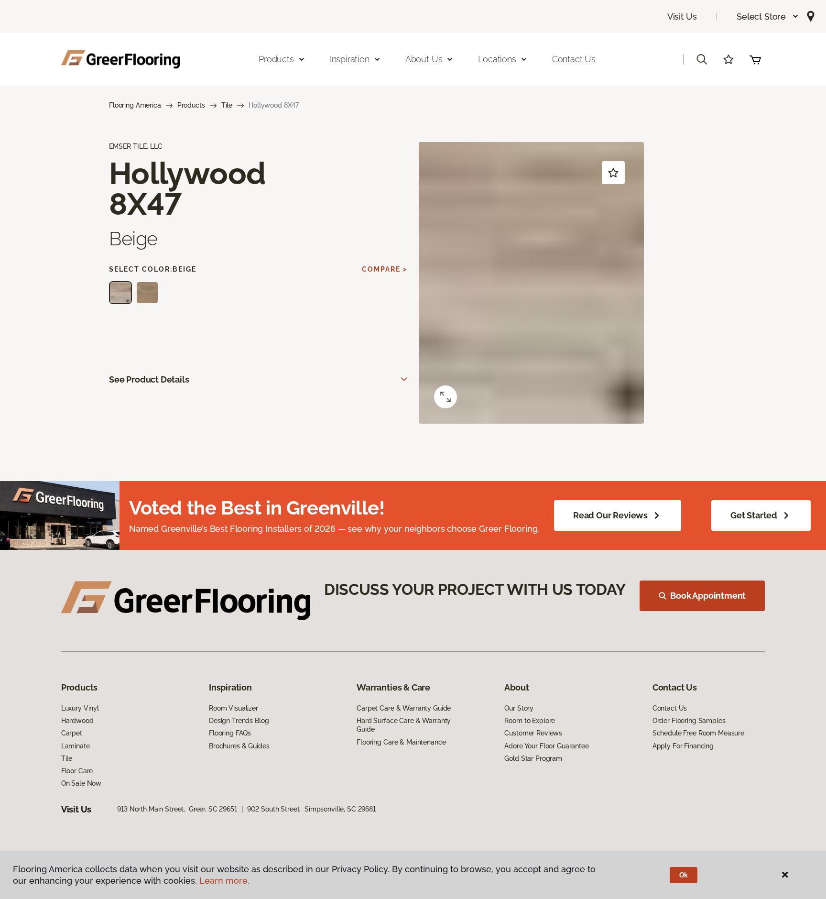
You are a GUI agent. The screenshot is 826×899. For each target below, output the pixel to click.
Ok (683, 875)
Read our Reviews (610, 515)
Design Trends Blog (239, 720)
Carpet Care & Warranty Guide (404, 708)
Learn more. (224, 881)
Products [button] (276, 59)
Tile (226, 105)
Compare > (384, 269)
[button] (768, 16)
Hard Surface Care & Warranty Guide (404, 725)
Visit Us (682, 16)
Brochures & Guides (239, 746)
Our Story (518, 708)
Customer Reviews (533, 733)
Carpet (71, 733)
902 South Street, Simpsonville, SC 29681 (311, 809)
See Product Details (149, 379)
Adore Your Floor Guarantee (546, 746)
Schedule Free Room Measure (698, 733)
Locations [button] (497, 59)
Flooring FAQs (230, 733)
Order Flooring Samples (689, 720)
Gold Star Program (533, 758)
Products (191, 105)
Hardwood (77, 720)
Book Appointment (708, 596)
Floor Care (77, 771)
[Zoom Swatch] (445, 396)
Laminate (75, 746)
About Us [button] (424, 59)
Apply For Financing (683, 746)
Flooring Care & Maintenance (401, 742)
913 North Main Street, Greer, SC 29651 (177, 809)
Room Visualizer (233, 708)
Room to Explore (529, 720)
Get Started (753, 515)
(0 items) (755, 59)
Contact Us (574, 59)
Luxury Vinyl (80, 708)
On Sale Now (81, 783)
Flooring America (135, 105)
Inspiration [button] (350, 59)
